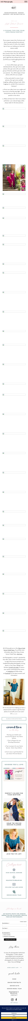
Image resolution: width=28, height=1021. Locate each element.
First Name (5, 928)
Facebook (7, 673)
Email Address (5, 923)
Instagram (10, 671)
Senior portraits (7, 934)
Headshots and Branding (9, 936)
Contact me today (13, 667)
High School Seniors (14, 23)
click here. (19, 654)
